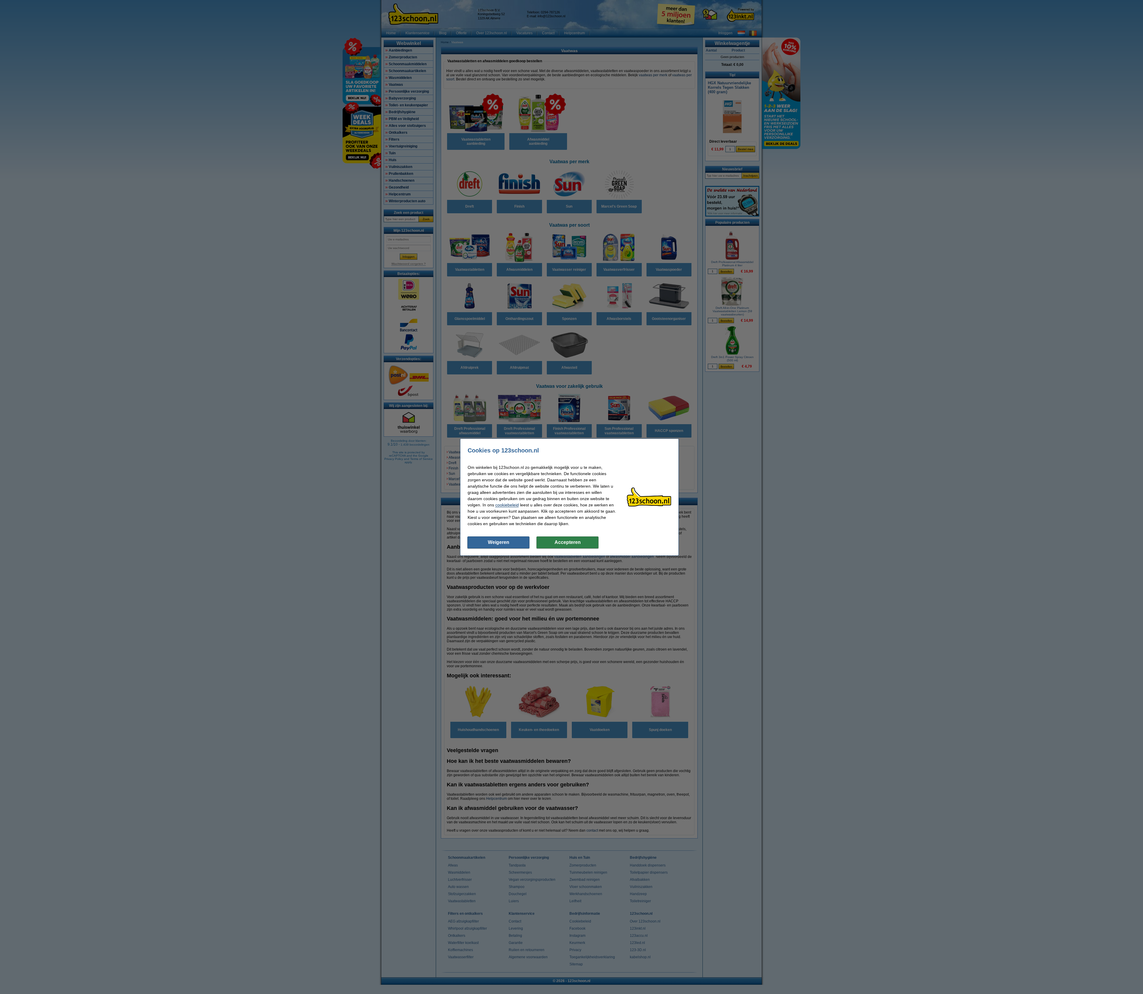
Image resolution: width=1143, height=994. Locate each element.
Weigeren (498, 542)
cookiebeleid (507, 505)
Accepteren (568, 542)
